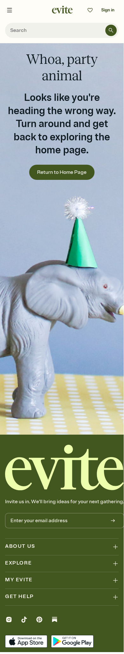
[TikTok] (24, 620)
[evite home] (64, 467)
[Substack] (54, 620)
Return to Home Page (62, 172)
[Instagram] (9, 620)
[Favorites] (90, 10)
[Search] (111, 30)
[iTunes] (26, 642)
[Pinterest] (39, 620)
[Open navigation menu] (9, 10)
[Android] (72, 642)
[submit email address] (113, 520)
